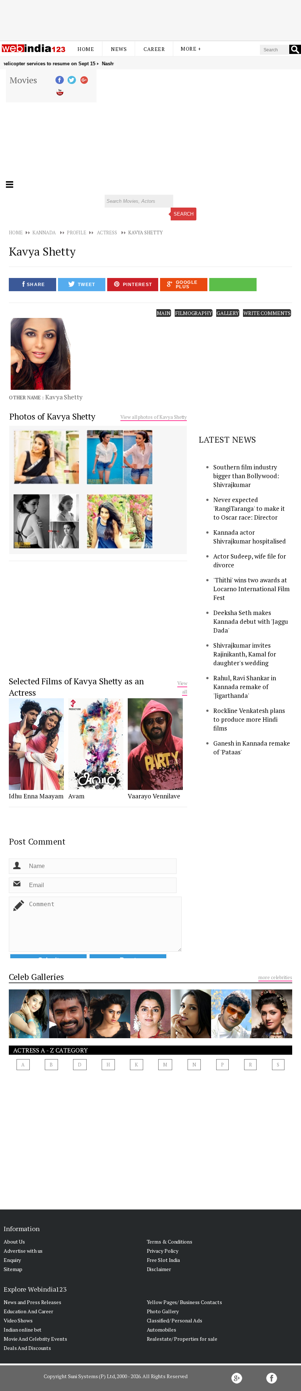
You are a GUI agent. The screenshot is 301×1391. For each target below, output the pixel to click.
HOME (16, 232)
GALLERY (228, 313)
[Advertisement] (150, 19)
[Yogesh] (69, 1036)
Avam (76, 796)
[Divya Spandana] (191, 1036)
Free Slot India (163, 1259)
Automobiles (161, 1329)
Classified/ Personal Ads (175, 1320)
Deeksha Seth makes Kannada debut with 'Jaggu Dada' (250, 621)
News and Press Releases (32, 1302)
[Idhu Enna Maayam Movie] (36, 787)
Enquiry (12, 1259)
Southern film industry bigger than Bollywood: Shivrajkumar (246, 476)
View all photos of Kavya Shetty (153, 417)
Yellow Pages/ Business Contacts (184, 1302)
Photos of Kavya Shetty (52, 416)
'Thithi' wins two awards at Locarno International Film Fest (251, 589)
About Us (14, 1241)
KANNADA (44, 232)
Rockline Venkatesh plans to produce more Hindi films (249, 719)
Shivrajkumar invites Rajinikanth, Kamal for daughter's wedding (244, 654)
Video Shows (18, 1320)
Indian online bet (22, 1329)
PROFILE (76, 232)
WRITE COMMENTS (267, 313)
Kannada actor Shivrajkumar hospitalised (249, 536)
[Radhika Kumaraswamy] (271, 1036)
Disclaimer (159, 1269)
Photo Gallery (163, 1311)
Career (154, 48)
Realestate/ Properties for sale (182, 1338)
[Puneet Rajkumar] (231, 1036)
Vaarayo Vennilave (154, 796)
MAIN (164, 313)
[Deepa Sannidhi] (110, 1036)
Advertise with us (23, 1250)
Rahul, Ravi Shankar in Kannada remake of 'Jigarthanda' (244, 687)
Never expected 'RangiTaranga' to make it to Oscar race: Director (249, 508)
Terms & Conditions (169, 1241)
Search (183, 214)
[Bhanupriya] (150, 1036)
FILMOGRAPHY (193, 313)
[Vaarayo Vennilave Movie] (155, 787)
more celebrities (275, 977)
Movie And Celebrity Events (35, 1338)
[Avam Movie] (95, 787)
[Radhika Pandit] (29, 1036)
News (119, 48)
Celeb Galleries (36, 976)
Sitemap (13, 1269)
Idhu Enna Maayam (36, 796)
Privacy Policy (163, 1250)
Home (85, 48)
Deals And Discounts (27, 1347)
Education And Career (28, 1311)
